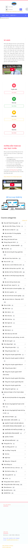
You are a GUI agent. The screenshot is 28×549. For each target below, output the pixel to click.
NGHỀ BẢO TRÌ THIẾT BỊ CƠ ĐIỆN (13, 429)
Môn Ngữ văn (8, 323)
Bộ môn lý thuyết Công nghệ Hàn (14, 252)
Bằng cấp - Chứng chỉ (10, 461)
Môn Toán (7, 308)
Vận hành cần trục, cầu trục (12, 467)
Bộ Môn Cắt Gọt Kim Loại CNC (13, 268)
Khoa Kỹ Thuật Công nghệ (11, 223)
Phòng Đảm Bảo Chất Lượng (11, 484)
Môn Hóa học (8, 315)
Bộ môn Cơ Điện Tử (10, 229)
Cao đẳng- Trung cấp (10, 450)
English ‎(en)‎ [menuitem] (12, 15)
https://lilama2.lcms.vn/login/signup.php (13, 176)
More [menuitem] (7, 15)
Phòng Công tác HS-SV (10, 242)
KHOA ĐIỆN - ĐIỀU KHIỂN (10, 420)
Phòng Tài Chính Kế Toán (10, 239)
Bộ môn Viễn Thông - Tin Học (12, 226)
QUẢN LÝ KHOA (9, 436)
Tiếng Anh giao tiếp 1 (10, 347)
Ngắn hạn (7, 457)
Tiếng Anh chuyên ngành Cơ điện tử (14, 358)
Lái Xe (6, 478)
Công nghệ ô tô (9, 475)
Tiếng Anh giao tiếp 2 (10, 351)
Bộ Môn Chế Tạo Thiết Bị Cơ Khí (13, 272)
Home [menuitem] (3, 15)
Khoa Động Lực (8, 464)
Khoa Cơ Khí (7, 261)
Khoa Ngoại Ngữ (8, 344)
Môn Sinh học (8, 319)
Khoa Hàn (6, 248)
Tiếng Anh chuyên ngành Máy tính (14, 381)
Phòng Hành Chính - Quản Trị (12, 481)
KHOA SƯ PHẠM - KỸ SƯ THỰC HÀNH (14, 392)
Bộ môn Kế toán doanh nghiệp (13, 295)
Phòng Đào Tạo (8, 443)
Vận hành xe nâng (10, 471)
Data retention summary (7, 545)
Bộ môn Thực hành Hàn (11, 258)
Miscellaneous (8, 487)
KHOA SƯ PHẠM (9, 416)
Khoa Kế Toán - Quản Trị (10, 285)
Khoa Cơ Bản (7, 305)
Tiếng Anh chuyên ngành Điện (13, 354)
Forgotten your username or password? (14, 11)
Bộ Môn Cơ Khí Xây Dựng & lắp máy (14, 275)
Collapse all (24, 220)
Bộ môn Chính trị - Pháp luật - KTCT (14, 299)
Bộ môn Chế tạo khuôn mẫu (12, 282)
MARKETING (7, 493)
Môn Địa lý (8, 330)
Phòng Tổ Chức (8, 236)
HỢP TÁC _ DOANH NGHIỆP (12, 245)
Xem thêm (14, 92)
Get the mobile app (6, 547)
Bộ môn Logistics (9, 292)
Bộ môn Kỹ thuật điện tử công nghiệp (15, 397)
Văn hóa (7, 454)
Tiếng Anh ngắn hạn (10, 389)
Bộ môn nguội (8, 341)
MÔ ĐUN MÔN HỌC (10, 440)
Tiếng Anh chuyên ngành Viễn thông (14, 378)
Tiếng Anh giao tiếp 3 (10, 368)
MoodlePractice (8, 490)
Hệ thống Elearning (14, 170)
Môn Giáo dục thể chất (11, 333)
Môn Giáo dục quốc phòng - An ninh (14, 337)
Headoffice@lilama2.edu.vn (12, 540)
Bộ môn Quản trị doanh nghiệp (13, 288)
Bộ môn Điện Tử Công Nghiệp (13, 233)
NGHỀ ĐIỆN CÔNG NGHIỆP (12, 433)
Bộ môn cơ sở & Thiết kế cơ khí (13, 265)
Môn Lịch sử (8, 326)
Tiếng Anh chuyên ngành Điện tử (14, 364)
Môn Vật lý (8, 312)
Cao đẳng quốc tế (9, 447)
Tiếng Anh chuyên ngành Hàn (13, 385)
